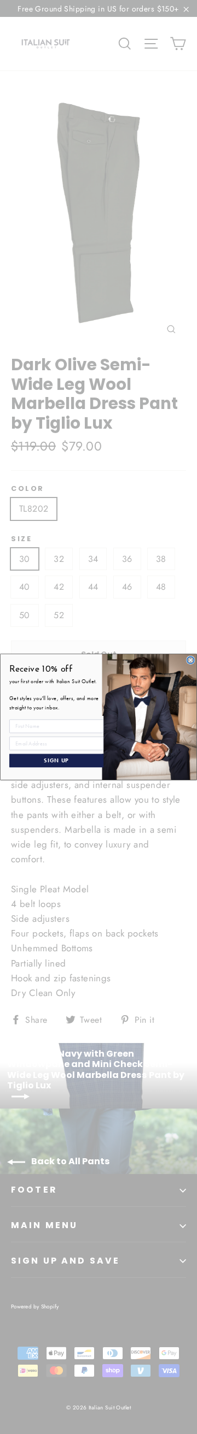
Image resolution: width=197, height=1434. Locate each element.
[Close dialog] (190, 660)
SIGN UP (56, 761)
